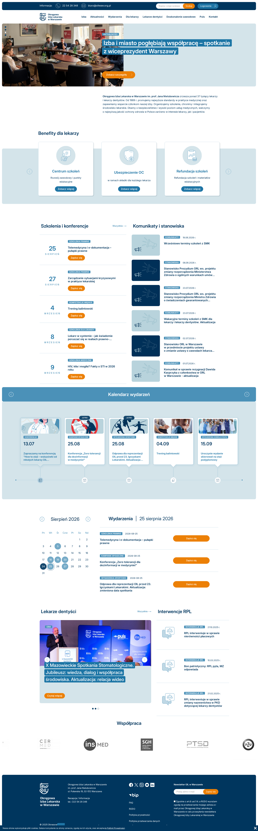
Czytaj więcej (54, 688)
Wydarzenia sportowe (124, 437)
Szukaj (189, 6)
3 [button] (5, 32)
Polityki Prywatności (116, 828)
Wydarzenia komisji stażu (214, 437)
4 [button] (5, 35)
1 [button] (5, 27)
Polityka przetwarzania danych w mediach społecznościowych (144, 823)
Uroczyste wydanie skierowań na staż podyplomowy (212, 456)
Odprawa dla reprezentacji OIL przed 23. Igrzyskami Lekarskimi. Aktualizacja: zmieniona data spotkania (127, 456)
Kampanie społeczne (78, 437)
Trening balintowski (168, 453)
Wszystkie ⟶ (119, 225)
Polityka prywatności (139, 815)
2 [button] (5, 29)
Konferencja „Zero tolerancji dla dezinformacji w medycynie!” (84, 456)
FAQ (131, 802)
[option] (65, 169)
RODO (132, 808)
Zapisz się (76, 257)
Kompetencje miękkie (167, 437)
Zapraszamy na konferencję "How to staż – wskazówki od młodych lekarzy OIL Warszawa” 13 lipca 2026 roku (40, 456)
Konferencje (31, 437)
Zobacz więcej (66, 189)
